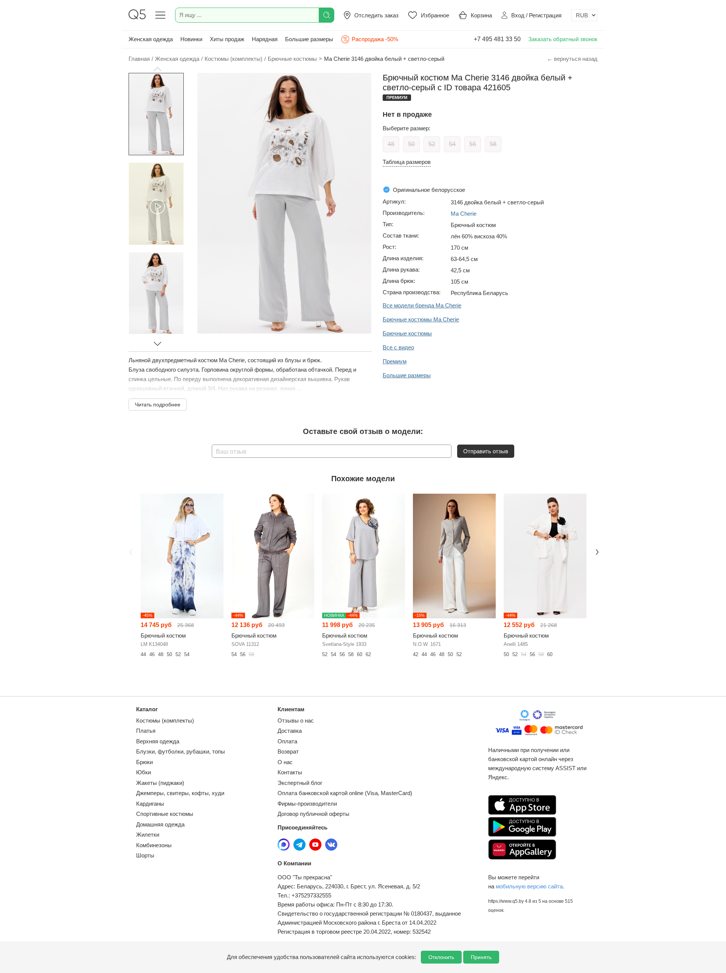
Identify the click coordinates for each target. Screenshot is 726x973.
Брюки (144, 762)
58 (493, 144)
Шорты (145, 855)
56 (472, 144)
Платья (145, 730)
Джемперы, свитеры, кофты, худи (180, 793)
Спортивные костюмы (164, 814)
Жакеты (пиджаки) (160, 783)
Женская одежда (151, 39)
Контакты (290, 772)
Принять (481, 957)
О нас (285, 762)
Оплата (287, 741)
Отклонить (441, 957)
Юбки (143, 772)
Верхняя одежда (157, 741)
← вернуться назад (572, 59)
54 (452, 144)
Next (596, 551)
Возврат (288, 751)
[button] (157, 69)
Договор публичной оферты (313, 814)
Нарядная (265, 39)
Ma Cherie (463, 213)
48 (391, 144)
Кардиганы (150, 803)
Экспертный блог (300, 783)
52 (431, 144)
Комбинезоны (154, 845)
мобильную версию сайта (529, 886)
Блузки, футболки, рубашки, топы (180, 751)
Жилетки (147, 834)
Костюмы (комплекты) (165, 720)
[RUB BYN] (584, 15)
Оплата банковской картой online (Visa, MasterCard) (345, 793)
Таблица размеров (407, 162)
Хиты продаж (227, 39)
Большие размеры (309, 39)
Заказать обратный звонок (562, 39)
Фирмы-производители (307, 803)
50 (411, 144)
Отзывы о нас (296, 720)
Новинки (191, 39)
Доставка (290, 730)
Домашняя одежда (160, 824)
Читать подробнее (157, 405)
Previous (129, 551)
